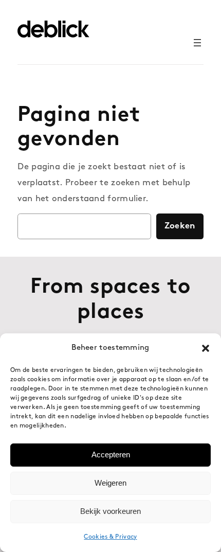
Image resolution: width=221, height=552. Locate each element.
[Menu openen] (197, 43)
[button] (205, 348)
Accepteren (110, 454)
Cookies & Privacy (110, 537)
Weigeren (110, 482)
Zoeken (179, 226)
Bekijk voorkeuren (110, 511)
